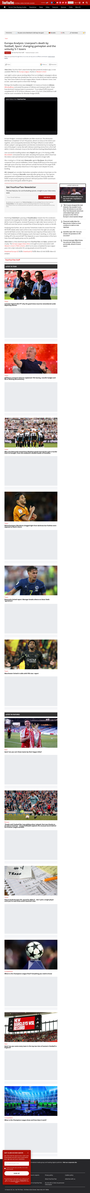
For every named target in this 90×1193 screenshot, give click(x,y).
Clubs (71, 7)
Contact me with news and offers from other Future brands (17, 1168)
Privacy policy (49, 1175)
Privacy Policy (23, 1180)
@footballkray (9, 87)
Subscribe (70, 2)
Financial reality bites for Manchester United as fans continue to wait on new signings (72, 224)
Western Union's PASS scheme (14, 246)
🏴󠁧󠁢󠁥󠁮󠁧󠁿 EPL (63, 33)
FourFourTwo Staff (18, 52)
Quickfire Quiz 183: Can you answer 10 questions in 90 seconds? (72, 233)
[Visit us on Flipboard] (63, 3)
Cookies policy (69, 1175)
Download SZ (27, 251)
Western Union (41, 72)
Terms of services (27, 202)
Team (6, 38)
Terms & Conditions (15, 1181)
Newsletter (32, 7)
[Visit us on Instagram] (60, 3)
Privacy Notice (10, 203)
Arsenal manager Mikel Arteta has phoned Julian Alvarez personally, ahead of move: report (73, 243)
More (77, 7)
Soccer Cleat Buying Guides (17, 7)
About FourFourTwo (51, 1179)
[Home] (4, 7)
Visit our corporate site (70, 1162)
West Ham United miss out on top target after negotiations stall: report (73, 198)
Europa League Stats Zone (21, 244)
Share (8, 64)
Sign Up (17, 1173)
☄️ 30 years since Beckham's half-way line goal (30, 33)
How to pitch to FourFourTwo (33, 1183)
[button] (87, 3)
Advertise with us (70, 1179)
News (41, 7)
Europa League (24, 72)
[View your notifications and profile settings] (83, 2)
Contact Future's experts (32, 1175)
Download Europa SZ (11, 251)
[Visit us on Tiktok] (66, 3)
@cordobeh (8, 155)
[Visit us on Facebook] (52, 3)
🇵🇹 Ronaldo (52, 33)
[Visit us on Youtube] (57, 3)
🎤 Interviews (74, 33)
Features (55, 7)
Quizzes (63, 7)
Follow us (44, 64)
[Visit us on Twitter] (55, 3)
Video (47, 7)
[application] (30, 116)
